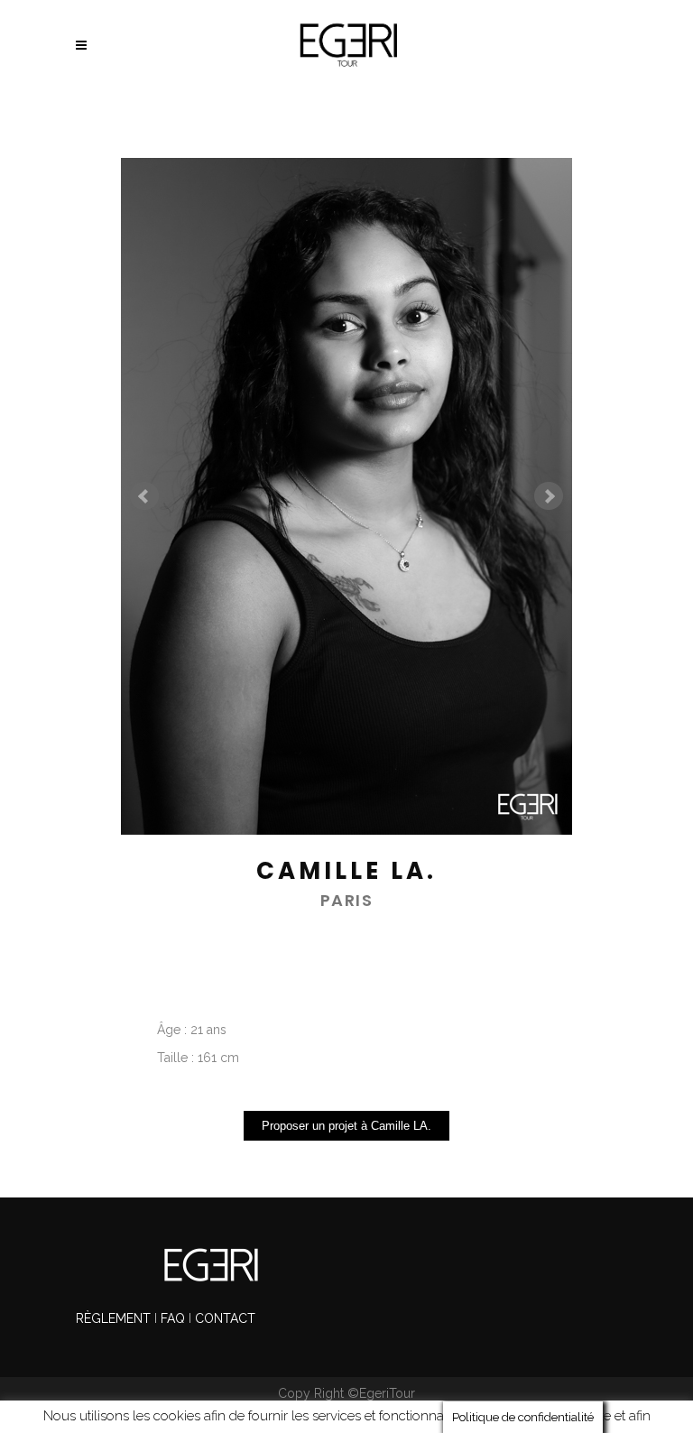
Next (548, 496)
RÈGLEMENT (115, 1318)
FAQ (173, 1318)
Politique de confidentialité (426, 1416)
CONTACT (225, 1318)
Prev (144, 496)
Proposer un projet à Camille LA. (346, 1126)
